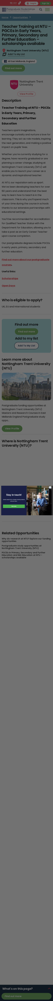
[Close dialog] (50, 487)
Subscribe (13, 506)
